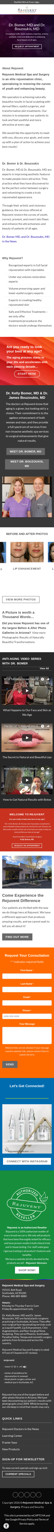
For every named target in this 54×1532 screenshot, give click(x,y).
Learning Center (12, 1435)
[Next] (15, 584)
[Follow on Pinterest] (33, 1093)
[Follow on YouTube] (40, 1093)
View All (44, 668)
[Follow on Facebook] (14, 1093)
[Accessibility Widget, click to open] (6, 1526)
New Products (11, 1449)
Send (10, 1064)
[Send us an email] (33, 1494)
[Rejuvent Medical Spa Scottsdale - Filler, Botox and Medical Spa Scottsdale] (27, 9)
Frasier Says (9, 1442)
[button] (4, 9)
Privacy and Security (32, 1506)
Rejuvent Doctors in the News (20, 1429)
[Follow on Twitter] (27, 1093)
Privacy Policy (26, 1519)
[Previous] (5, 584)
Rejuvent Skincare (36, 1263)
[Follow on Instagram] (20, 1093)
